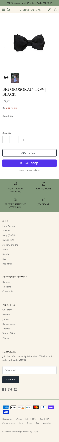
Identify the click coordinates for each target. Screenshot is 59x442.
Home (5, 249)
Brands (5, 254)
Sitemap (6, 328)
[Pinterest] (15, 389)
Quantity (6, 133)
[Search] (10, 9)
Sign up (10, 379)
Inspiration (7, 263)
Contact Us (7, 291)
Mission (6, 314)
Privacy (5, 338)
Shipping (6, 286)
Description (8, 116)
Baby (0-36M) (9, 235)
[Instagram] (10, 389)
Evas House (11, 107)
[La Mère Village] (29, 9)
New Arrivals (8, 226)
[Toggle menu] (3, 9)
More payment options (29, 170)
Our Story (7, 309)
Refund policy (9, 324)
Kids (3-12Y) (8, 240)
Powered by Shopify (30, 431)
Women (6, 230)
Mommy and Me (10, 244)
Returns (6, 282)
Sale (4, 259)
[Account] (49, 9)
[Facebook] (4, 389)
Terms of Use (8, 333)
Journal (5, 319)
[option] (29, 42)
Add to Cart (29, 153)
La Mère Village (15, 431)
